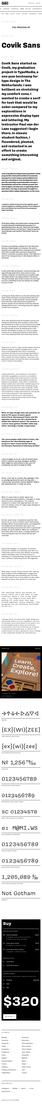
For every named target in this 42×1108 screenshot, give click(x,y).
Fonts (31, 3)
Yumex (24, 1073)
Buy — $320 (5, 13)
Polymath (25, 1055)
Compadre (6, 8)
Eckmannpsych (37, 8)
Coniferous (15, 8)
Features (25, 13)
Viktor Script (26, 1067)
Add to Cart (9, 1016)
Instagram (5, 1088)
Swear (24, 1064)
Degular (28, 8)
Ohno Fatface (26, 1049)
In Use (31, 1088)
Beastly (4, 1037)
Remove (36, 980)
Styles (12, 13)
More (38, 3)
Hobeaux (5, 1067)
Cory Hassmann (7, 696)
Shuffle (37, 648)
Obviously (25, 1040)
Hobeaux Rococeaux (9, 1070)
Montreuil (25, 1037)
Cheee (4, 1046)
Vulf (23, 1070)
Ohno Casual (26, 1046)
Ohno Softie (26, 1052)
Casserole (5, 1043)
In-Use (18, 13)
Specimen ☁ (33, 13)
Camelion (5, 1040)
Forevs (4, 1064)
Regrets (24, 1058)
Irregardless (6, 1073)
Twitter (15, 1088)
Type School (6, 1091)
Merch (23, 1088)
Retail (24, 1061)
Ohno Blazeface (27, 1043)
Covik (22, 9)
